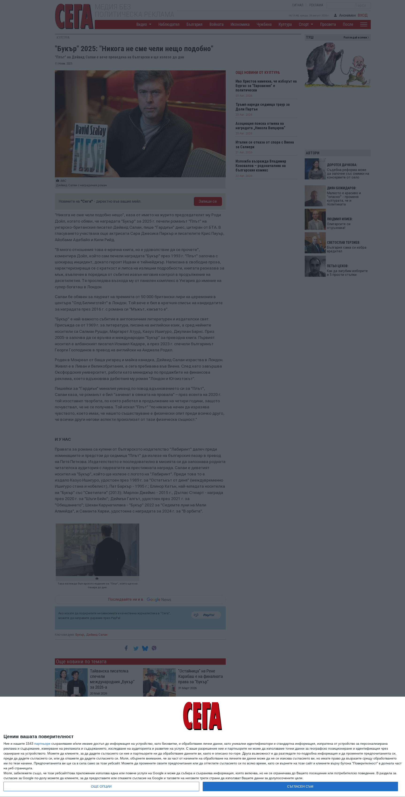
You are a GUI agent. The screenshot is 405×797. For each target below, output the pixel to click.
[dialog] (202, 747)
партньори (42, 743)
